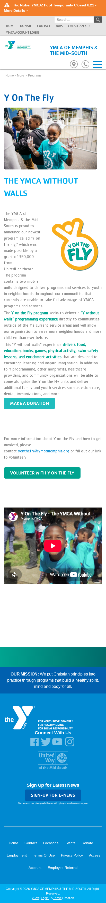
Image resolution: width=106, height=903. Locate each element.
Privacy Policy (72, 855)
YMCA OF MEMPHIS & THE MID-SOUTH (74, 50)
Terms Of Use (44, 855)
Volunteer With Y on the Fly (42, 473)
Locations (50, 843)
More (20, 75)
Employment (16, 855)
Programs (34, 75)
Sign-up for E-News (53, 795)
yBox (35, 898)
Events (70, 843)
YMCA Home (17, 49)
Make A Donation (29, 403)
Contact (43, 26)
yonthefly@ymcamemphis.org (43, 451)
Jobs (59, 26)
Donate (26, 26)
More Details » (16, 10)
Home (10, 26)
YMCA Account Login (22, 32)
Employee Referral (62, 868)
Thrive (57, 898)
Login (45, 898)
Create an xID (79, 26)
